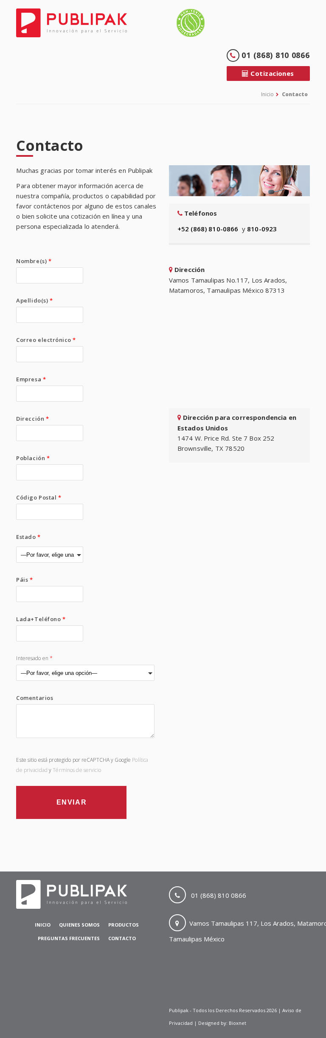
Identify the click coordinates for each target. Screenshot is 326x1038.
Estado (28, 537)
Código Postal (38, 497)
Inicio (267, 94)
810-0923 (262, 229)
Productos (123, 924)
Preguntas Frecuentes (69, 938)
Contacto (295, 94)
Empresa (31, 379)
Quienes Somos (79, 924)
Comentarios (34, 698)
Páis (24, 579)
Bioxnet (237, 1023)
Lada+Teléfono (40, 619)
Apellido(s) (34, 300)
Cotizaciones (271, 73)
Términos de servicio (77, 770)
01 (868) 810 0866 (274, 55)
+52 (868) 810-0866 (208, 229)
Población (33, 458)
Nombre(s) (33, 261)
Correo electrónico (46, 340)
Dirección (32, 418)
